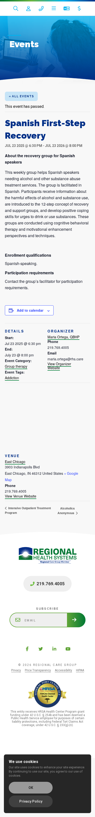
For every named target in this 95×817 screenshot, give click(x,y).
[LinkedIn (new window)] (54, 649)
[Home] (47, 560)
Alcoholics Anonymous (66, 510)
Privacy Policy (30, 801)
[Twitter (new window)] (41, 649)
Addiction (12, 377)
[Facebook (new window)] (27, 649)
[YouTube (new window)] (68, 649)
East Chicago (15, 461)
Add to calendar (30, 310)
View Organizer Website (59, 365)
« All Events (21, 96)
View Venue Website (20, 496)
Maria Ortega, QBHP (63, 336)
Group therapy (16, 366)
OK (30, 788)
